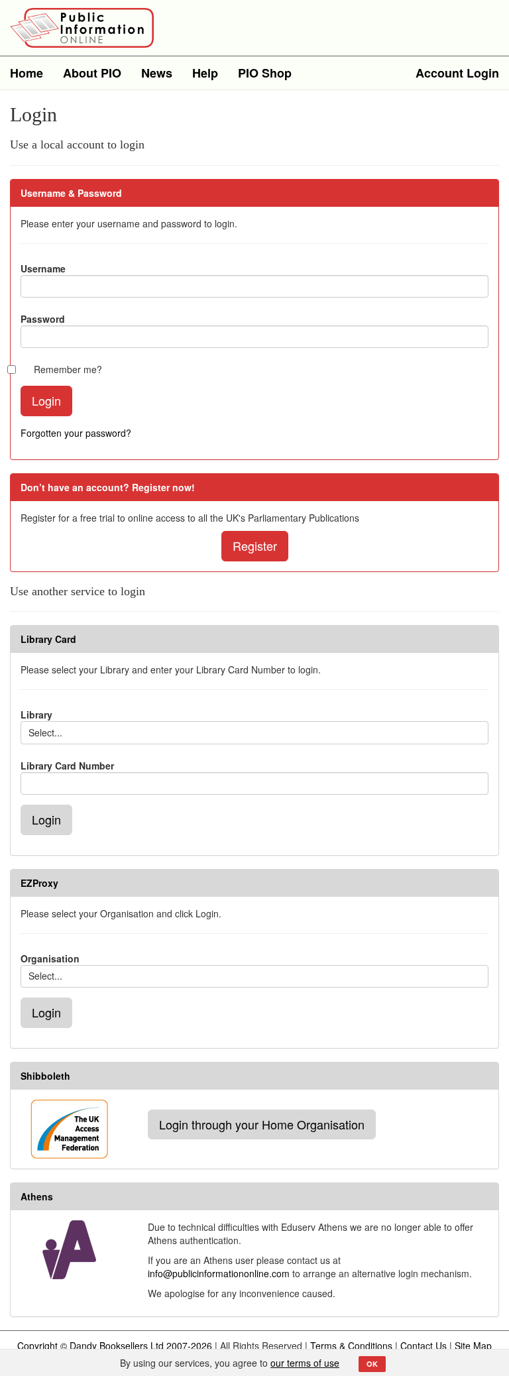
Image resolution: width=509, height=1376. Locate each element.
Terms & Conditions (351, 1345)
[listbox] (254, 732)
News (156, 73)
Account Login (457, 73)
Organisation (50, 958)
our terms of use (304, 1362)
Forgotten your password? (76, 432)
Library (36, 714)
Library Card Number (67, 765)
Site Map (473, 1345)
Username (43, 268)
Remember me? (68, 369)
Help (205, 73)
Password (43, 318)
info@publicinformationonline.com (219, 1273)
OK (372, 1364)
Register (255, 545)
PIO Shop (265, 73)
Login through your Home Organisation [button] (262, 1124)
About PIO (92, 73)
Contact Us (423, 1345)
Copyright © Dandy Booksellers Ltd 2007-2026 (114, 1345)
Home (26, 73)
